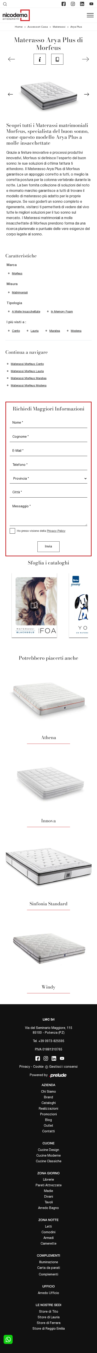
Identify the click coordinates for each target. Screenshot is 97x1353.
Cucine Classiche (48, 1161)
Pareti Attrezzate (49, 1185)
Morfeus (17, 273)
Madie (48, 1191)
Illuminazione (48, 1262)
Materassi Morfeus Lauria (27, 371)
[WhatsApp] (8, 1339)
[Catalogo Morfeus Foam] (34, 605)
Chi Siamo (48, 1091)
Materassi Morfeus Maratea (28, 378)
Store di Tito (48, 1311)
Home (19, 26)
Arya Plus (76, 26)
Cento (16, 330)
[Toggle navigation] (90, 15)
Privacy (24, 1066)
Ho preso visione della (41, 530)
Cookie (38, 1066)
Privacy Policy (56, 530)
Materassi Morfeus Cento (27, 364)
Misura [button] (12, 284)
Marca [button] (12, 265)
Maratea (54, 330)
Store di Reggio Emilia (48, 1328)
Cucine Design (48, 1150)
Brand (48, 1097)
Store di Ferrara (48, 1323)
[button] (10, 94)
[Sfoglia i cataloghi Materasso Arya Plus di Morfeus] (57, 59)
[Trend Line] (11, 59)
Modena (76, 330)
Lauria (35, 330)
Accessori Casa (38, 26)
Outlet (48, 1125)
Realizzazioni (48, 1108)
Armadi (49, 1238)
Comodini (48, 1232)
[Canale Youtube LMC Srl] (92, 4)
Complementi (48, 1274)
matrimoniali (20, 292)
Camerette (48, 1243)
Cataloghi (49, 1103)
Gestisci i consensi (63, 1066)
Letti (48, 1226)
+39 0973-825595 (51, 1041)
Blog (48, 1120)
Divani (48, 1196)
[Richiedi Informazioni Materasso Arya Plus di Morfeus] (40, 59)
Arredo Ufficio (48, 1293)
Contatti (48, 1131)
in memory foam (62, 311)
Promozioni (48, 1114)
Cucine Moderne (48, 1155)
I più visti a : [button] (16, 322)
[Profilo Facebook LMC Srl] (64, 4)
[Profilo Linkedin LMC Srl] (82, 4)
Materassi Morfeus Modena (28, 385)
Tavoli (48, 1202)
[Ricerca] (5, 4)
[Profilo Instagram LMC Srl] (73, 4)
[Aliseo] (85, 59)
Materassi (59, 26)
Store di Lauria (49, 1317)
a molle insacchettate (26, 311)
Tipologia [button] (14, 303)
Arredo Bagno (48, 1208)
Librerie (48, 1179)
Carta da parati (48, 1268)
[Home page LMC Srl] (16, 15)
